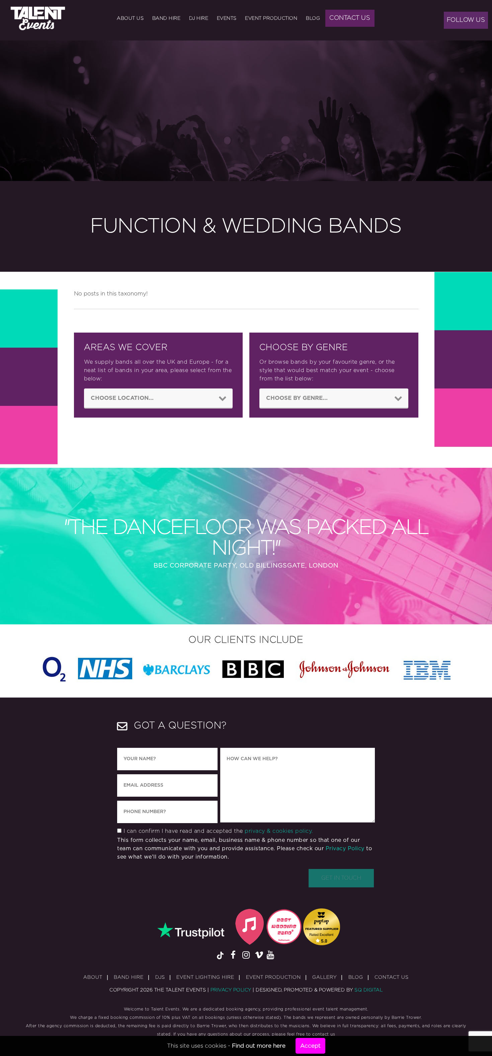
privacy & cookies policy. (279, 831)
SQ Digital (368, 990)
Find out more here (258, 1046)
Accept (310, 1046)
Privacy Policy (345, 848)
